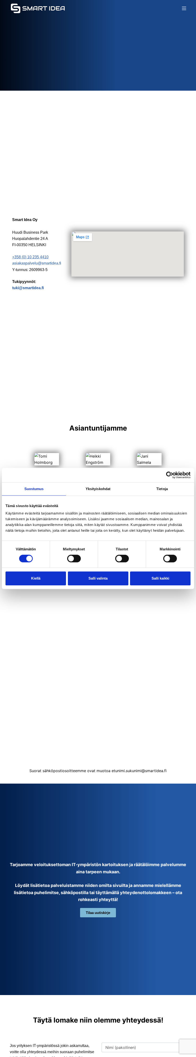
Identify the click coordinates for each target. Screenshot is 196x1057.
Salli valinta (98, 578)
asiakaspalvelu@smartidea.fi (36, 263)
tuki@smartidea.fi (28, 288)
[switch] (74, 558)
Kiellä (35, 578)
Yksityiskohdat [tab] (98, 489)
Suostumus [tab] (34, 489)
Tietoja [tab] (162, 489)
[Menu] (184, 8)
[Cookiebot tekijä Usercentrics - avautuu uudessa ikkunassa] (170, 475)
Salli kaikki (160, 578)
